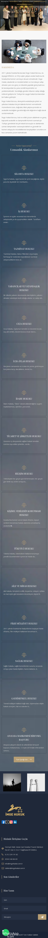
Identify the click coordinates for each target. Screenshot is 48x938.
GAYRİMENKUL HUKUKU (24, 698)
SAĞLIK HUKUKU (24, 660)
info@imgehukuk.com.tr (39, 1)
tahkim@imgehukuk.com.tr (24, 4)
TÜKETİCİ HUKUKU (24, 548)
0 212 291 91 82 (11, 854)
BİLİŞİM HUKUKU (24, 473)
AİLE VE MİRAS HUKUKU (24, 585)
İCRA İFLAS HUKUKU (24, 361)
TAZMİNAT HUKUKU (24, 248)
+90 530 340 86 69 (13, 1)
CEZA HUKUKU (24, 323)
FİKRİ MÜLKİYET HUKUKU (24, 623)
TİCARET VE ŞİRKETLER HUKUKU (24, 436)
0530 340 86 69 (11, 859)
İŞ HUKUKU (24, 211)
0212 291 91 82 (25, 1)
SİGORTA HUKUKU (24, 173)
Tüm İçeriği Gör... (22, 759)
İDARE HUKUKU (24, 398)
